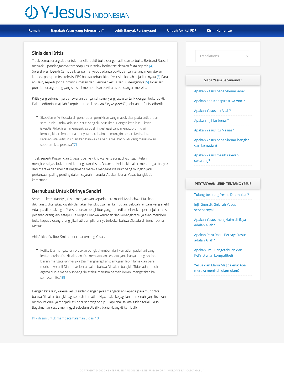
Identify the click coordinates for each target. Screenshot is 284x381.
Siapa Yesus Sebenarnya (70, 11)
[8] (63, 277)
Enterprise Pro (119, 370)
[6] (147, 82)
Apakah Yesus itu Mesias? (214, 130)
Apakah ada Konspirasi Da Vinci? (219, 101)
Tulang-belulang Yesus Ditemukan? (221, 194)
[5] (159, 76)
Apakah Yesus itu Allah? (212, 110)
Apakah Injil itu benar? (211, 120)
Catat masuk (195, 370)
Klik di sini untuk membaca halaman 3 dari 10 (65, 318)
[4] (151, 66)
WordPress (176, 370)
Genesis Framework (150, 370)
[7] (75, 144)
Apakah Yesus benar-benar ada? (219, 91)
